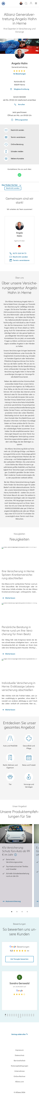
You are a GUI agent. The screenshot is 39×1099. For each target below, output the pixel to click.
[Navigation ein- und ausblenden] (36, 3)
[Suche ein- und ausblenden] (26, 3)
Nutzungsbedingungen (19, 1066)
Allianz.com (19, 1082)
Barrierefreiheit (19, 1061)
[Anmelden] (30, 3)
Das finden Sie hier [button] (10, 185)
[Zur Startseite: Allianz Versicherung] (3, 3)
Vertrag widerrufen (18, 1034)
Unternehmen (19, 1071)
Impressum (19, 1050)
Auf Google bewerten (19, 959)
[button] (19, 54)
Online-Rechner (19, 1076)
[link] (13, 144)
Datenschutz (19, 1055)
